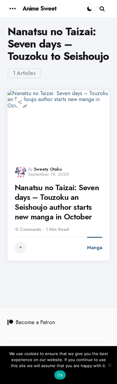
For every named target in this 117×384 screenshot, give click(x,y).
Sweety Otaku (48, 169)
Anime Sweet (39, 8)
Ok (60, 375)
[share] (20, 103)
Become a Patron (35, 322)
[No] (109, 365)
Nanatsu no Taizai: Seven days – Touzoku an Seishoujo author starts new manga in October (57, 202)
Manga (94, 247)
